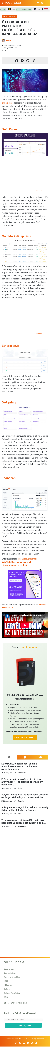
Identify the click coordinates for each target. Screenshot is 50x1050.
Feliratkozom (23, 1026)
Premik (8, 40)
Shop (6, 997)
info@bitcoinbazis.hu (17, 1002)
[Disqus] (25, 861)
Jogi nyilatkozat (10, 973)
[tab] (9, 757)
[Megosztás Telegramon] (22, 61)
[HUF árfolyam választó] (46, 9)
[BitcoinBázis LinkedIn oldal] (28, 1043)
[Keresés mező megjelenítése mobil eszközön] (38, 3)
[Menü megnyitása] (46, 3)
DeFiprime (9, 402)
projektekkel (7, 102)
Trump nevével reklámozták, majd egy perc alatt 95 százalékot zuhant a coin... (23, 821)
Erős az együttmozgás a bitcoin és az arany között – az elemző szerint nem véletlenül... (22, 782)
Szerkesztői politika (12, 977)
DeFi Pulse (9, 129)
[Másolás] (33, 61)
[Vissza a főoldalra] (12, 2)
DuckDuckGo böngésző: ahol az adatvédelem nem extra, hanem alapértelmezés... (19, 766)
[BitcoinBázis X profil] (16, 1043)
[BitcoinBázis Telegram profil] (32, 1043)
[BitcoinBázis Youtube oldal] (24, 1043)
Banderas (22, 826)
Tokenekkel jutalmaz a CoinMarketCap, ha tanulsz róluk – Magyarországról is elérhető (20, 561)
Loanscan (9, 478)
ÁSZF (6, 981)
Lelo (20, 788)
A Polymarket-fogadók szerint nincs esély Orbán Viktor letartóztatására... (24, 808)
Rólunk (7, 989)
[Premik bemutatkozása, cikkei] (3, 40)
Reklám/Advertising (12, 993)
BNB (16, 9)
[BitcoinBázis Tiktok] (36, 1043)
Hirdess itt (39, 191)
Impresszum (9, 969)
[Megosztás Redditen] (28, 61)
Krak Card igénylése (25, 737)
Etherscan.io (11, 345)
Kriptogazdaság (9, 17)
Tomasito (22, 773)
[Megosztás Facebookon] (16, 61)
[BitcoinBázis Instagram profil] (20, 1043)
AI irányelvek (9, 985)
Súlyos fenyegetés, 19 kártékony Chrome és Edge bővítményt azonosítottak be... (24, 796)
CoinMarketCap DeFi (16, 236)
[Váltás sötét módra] (42, 3)
